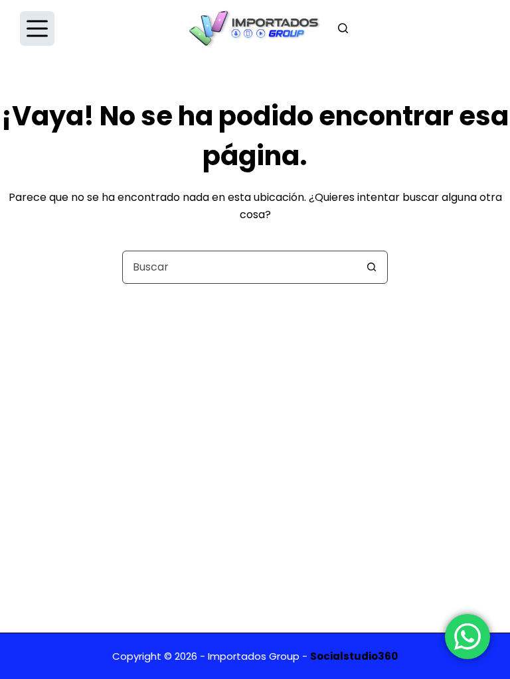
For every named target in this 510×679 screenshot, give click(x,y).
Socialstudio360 (354, 656)
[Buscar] (343, 28)
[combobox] (239, 267)
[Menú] (37, 28)
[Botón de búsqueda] (371, 267)
